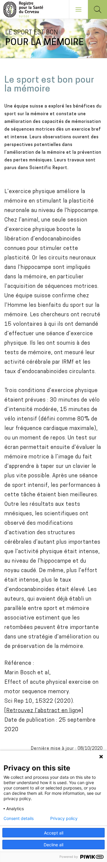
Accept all (53, 832)
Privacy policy (64, 818)
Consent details (19, 818)
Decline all (53, 844)
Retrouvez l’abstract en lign (42, 711)
